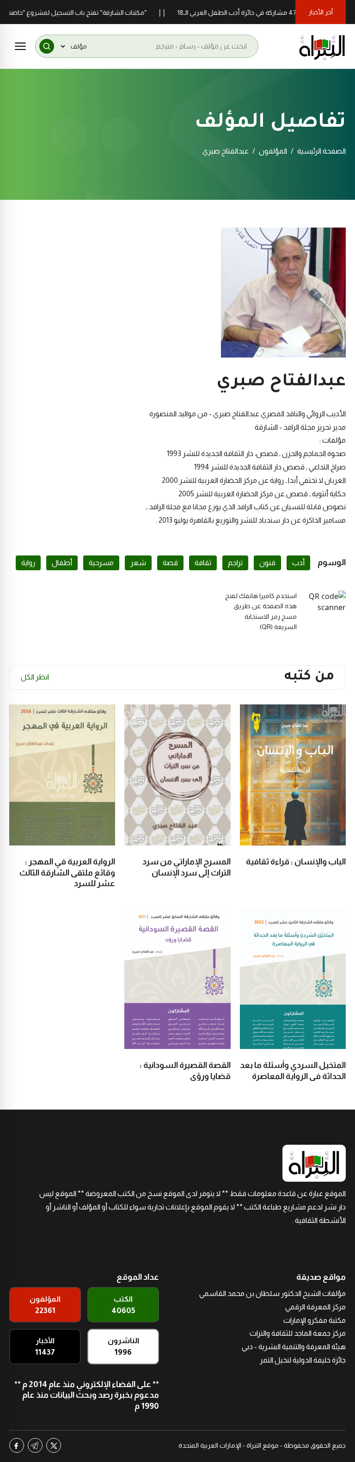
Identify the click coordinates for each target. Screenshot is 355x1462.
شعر (138, 563)
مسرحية (101, 563)
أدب (298, 563)
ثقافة (203, 563)
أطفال (62, 563)
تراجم (235, 563)
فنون (267, 563)
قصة (170, 563)
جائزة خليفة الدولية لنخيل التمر (303, 1360)
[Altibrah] (322, 46)
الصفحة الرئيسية (321, 151)
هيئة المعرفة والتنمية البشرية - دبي (294, 1347)
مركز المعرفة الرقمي (315, 1307)
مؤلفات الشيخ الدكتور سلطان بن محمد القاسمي (272, 1293)
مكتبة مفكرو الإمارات (314, 1320)
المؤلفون (273, 151)
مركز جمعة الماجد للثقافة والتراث (298, 1333)
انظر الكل (35, 677)
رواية (28, 563)
